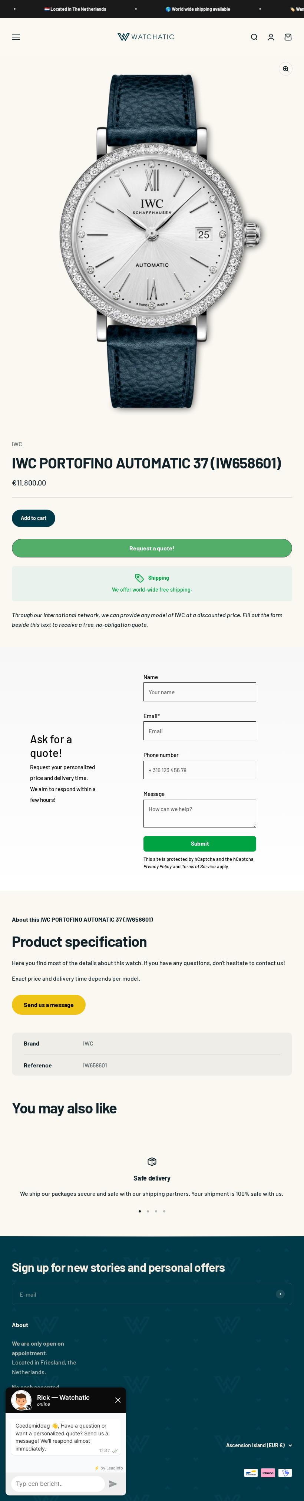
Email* (151, 715)
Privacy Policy (157, 866)
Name (150, 677)
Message (154, 793)
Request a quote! (152, 548)
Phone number (161, 754)
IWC (17, 443)
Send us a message (49, 1004)
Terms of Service (199, 866)
